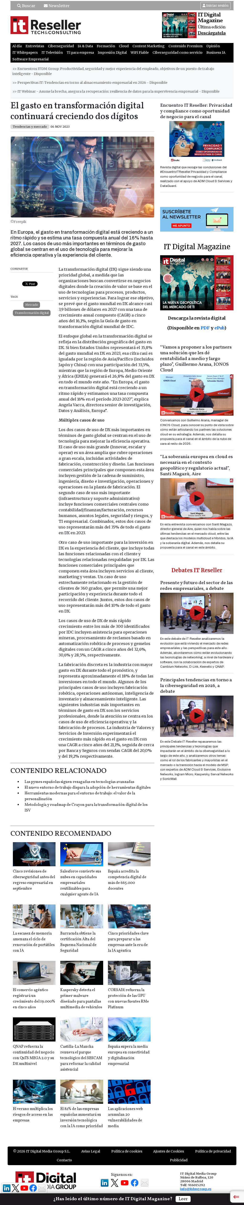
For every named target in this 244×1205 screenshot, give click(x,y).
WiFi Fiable (140, 52)
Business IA (215, 52)
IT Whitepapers (25, 52)
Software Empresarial (30, 59)
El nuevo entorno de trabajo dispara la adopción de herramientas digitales (88, 787)
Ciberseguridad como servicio (177, 52)
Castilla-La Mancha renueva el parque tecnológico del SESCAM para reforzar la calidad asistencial (81, 1058)
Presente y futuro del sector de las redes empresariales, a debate (196, 586)
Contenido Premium (185, 46)
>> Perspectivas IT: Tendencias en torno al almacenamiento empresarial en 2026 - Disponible (89, 82)
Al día (17, 46)
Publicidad (179, 1160)
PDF (205, 328)
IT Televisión (52, 52)
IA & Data (85, 46)
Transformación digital (32, 313)
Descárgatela (212, 33)
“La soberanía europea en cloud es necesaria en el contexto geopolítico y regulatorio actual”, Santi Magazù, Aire (196, 465)
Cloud (124, 46)
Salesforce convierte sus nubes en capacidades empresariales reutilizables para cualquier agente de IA (80, 883)
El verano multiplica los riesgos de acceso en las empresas (33, 1114)
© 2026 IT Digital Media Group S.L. (41, 1151)
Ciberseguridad (61, 46)
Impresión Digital (112, 52)
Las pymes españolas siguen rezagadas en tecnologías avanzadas (79, 782)
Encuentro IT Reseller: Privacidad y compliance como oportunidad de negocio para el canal (196, 111)
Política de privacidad (213, 1151)
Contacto (64, 1160)
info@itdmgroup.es (195, 1189)
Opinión (213, 46)
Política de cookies (126, 1151)
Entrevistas (34, 46)
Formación (106, 46)
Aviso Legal (90, 1151)
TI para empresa (80, 52)
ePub (219, 328)
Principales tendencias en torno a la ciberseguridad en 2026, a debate (196, 686)
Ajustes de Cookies (168, 1151)
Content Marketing (148, 46)
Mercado (31, 305)
